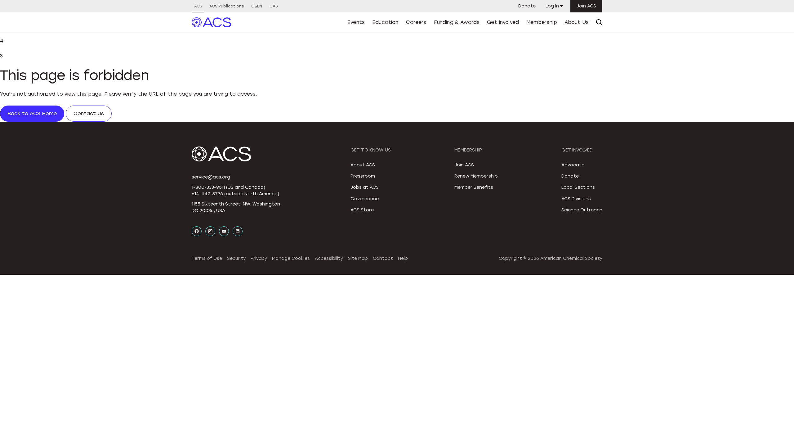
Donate (527, 6)
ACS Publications (226, 6)
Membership (541, 22)
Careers (416, 22)
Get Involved (503, 22)
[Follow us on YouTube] (224, 231)
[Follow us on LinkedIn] (238, 231)
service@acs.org (211, 177)
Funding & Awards (457, 22)
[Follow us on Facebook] (197, 231)
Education (385, 22)
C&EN (256, 6)
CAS (274, 6)
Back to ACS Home (32, 113)
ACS (198, 6)
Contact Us (89, 113)
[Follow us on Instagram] (210, 231)
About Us (576, 22)
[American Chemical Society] (211, 22)
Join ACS (586, 6)
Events (356, 22)
